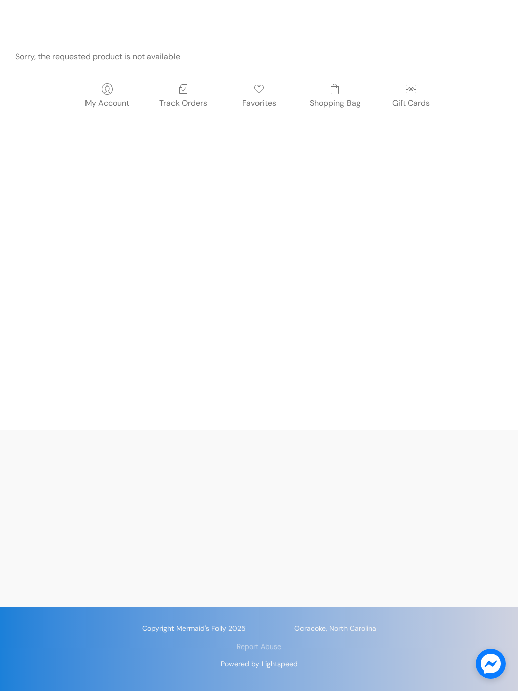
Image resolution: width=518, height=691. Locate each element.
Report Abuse (259, 646)
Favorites (259, 103)
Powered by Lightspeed (259, 663)
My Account (107, 103)
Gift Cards (411, 103)
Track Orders (183, 103)
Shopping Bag (335, 103)
